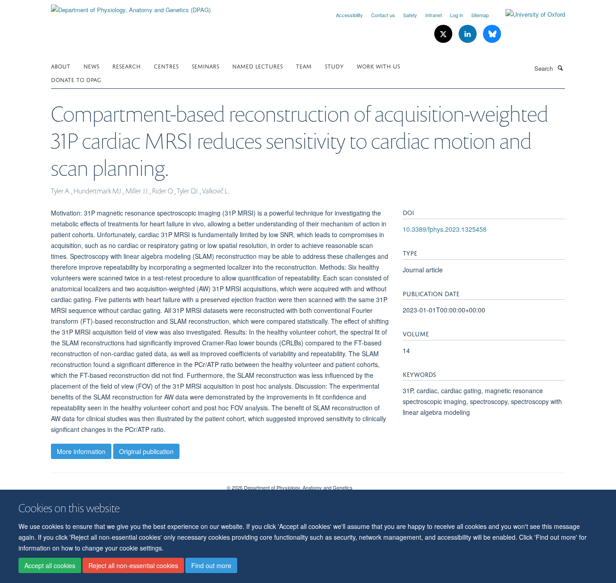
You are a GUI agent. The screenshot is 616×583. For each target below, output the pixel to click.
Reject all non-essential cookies (133, 565)
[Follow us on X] (444, 34)
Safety (410, 14)
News (91, 65)
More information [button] (81, 451)
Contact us (383, 14)
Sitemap (480, 14)
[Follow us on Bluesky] (492, 34)
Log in (456, 14)
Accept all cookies (49, 565)
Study (334, 65)
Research (126, 65)
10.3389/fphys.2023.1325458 (445, 229)
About (60, 65)
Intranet (433, 14)
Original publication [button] (146, 451)
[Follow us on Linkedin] (468, 34)
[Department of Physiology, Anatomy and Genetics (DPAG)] (131, 6)
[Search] (560, 68)
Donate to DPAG (76, 79)
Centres (166, 65)
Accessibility (349, 14)
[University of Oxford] (528, 14)
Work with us (378, 65)
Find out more (211, 565)
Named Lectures (257, 65)
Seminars (205, 65)
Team (304, 65)
